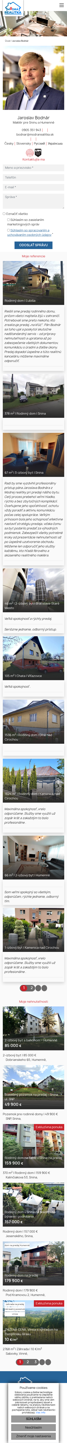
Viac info (40, 1412)
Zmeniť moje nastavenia (33, 1436)
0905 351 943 (31, 130)
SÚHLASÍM (33, 1418)
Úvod (7, 41)
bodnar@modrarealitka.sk (35, 134)
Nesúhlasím (33, 1427)
